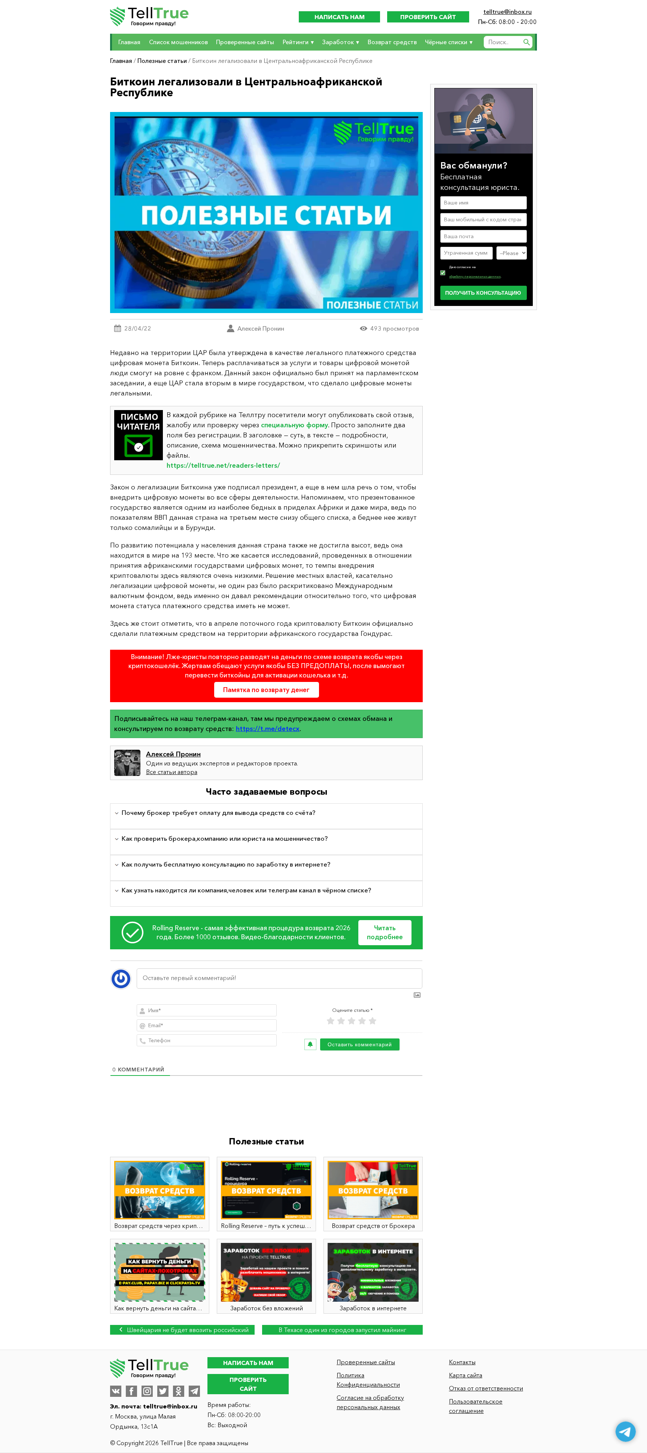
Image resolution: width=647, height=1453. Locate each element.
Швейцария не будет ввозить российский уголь (187, 1330)
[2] (341, 1021)
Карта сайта (465, 1375)
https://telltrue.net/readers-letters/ (223, 465)
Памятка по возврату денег (266, 690)
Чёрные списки (446, 42)
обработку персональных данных (475, 276)
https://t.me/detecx (268, 729)
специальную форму (294, 425)
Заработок (338, 42)
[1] (330, 1021)
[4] (362, 1021)
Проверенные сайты (245, 42)
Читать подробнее (385, 932)
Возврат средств (392, 42)
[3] (351, 1021)
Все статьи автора (171, 772)
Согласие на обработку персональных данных (370, 1402)
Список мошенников (178, 42)
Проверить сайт (428, 17)
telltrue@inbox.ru (507, 11)
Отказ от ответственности (486, 1388)
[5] (372, 1021)
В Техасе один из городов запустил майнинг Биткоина (342, 1330)
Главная (129, 42)
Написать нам (340, 17)
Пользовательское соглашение (475, 1406)
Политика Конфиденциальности (368, 1379)
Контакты (462, 1362)
